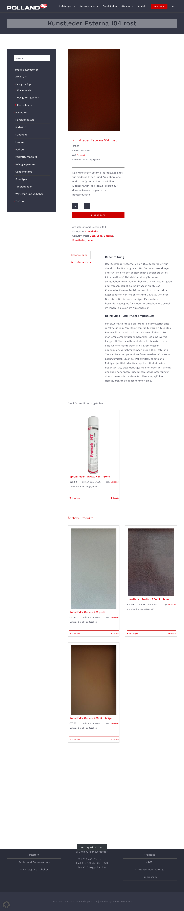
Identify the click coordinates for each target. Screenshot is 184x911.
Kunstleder (91, 231)
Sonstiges (21, 179)
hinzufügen (98, 215)
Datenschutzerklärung (150, 869)
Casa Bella (96, 235)
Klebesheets (24, 105)
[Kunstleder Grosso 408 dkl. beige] (93, 679)
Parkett (19, 149)
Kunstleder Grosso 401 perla (87, 612)
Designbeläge (23, 84)
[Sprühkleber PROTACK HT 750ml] (93, 442)
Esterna (108, 235)
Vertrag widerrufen (92, 847)
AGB (150, 862)
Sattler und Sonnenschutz (34, 862)
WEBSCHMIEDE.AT (123, 901)
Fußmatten (21, 112)
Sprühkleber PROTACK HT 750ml (89, 476)
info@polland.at (96, 867)
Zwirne (19, 201)
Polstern (34, 854)
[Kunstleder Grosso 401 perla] (93, 567)
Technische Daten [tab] (82, 262)
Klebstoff (20, 127)
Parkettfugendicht (26, 156)
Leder (90, 240)
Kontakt (150, 854)
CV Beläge (21, 77)
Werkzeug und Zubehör (29, 193)
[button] (6, 904)
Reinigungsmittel (25, 164)
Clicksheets (24, 90)
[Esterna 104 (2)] (94, 90)
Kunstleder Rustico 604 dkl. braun (148, 599)
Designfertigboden (28, 97)
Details (116, 498)
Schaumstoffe (23, 171)
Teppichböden (23, 186)
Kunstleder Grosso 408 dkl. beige (90, 718)
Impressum (150, 877)
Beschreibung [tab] (79, 255)
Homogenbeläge (24, 119)
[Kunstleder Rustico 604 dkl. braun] (151, 561)
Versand (81, 155)
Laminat (20, 142)
